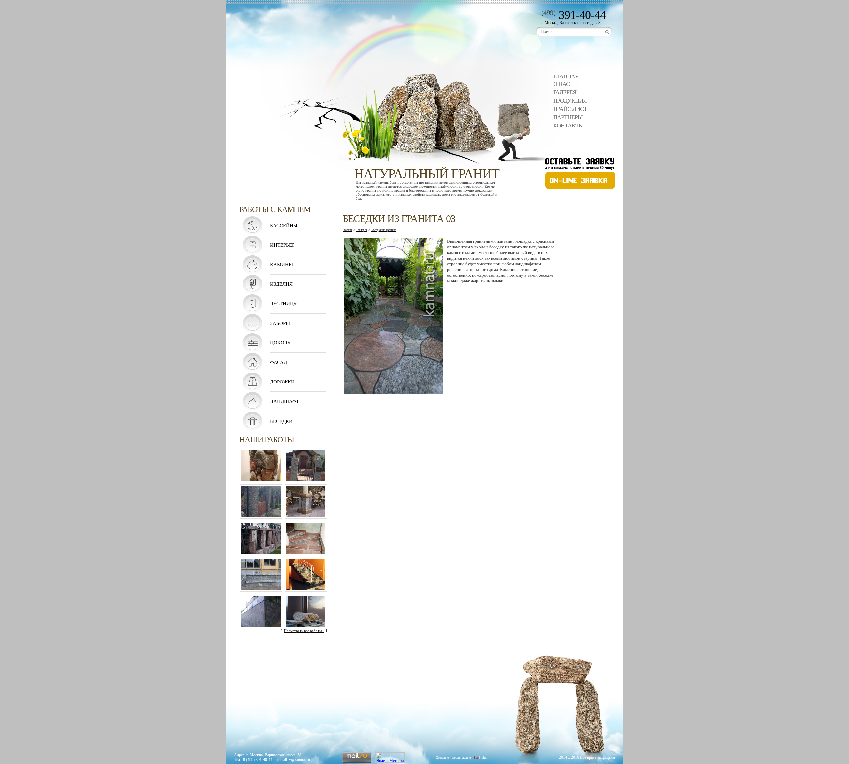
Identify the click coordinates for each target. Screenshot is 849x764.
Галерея (564, 92)
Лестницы (284, 303)
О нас (561, 84)
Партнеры (568, 117)
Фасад (278, 362)
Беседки (281, 421)
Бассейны (283, 225)
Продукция (570, 100)
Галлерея (361, 230)
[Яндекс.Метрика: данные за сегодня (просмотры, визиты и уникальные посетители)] (390, 757)
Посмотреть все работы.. (304, 631)
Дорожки (282, 381)
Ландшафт (284, 401)
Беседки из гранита (383, 230)
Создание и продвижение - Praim (461, 757)
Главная (566, 76)
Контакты (568, 125)
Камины (281, 264)
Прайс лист (570, 109)
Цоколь (280, 342)
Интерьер (282, 245)
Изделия (281, 284)
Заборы (280, 323)
